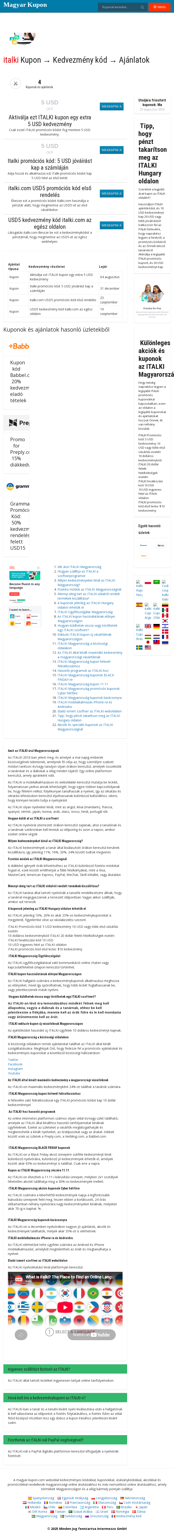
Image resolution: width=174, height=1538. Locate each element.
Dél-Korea (39, 1511)
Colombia (69, 1507)
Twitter (13, 1060)
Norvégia (122, 1511)
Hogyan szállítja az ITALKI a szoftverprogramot (78, 573)
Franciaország (79, 1502)
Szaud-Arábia (82, 1511)
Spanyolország (43, 1498)
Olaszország (106, 1502)
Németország (134, 1498)
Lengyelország (106, 1498)
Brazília (126, 1507)
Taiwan (59, 1511)
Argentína (91, 1507)
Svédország (73, 1516)
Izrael (103, 1511)
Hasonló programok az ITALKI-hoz (83, 670)
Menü (161, 7)
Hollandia (34, 1502)
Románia (55, 1502)
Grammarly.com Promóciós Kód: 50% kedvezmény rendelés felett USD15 (28, 526)
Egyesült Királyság (74, 1498)
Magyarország (46, 1516)
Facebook (15, 1064)
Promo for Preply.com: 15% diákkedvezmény (29, 452)
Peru (109, 1507)
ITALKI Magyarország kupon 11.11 (83, 684)
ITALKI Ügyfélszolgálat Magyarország (85, 612)
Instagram (15, 1069)
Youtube (14, 1073)
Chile (51, 1507)
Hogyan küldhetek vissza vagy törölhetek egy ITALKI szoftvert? (87, 627)
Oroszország (99, 1516)
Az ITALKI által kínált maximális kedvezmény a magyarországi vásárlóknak (90, 654)
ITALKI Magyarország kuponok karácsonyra (90, 697)
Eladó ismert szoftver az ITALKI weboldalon (90, 711)
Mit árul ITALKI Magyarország (79, 567)
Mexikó (35, 1507)
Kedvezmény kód (128, 1516)
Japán (142, 1507)
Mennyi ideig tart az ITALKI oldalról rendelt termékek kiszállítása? (89, 596)
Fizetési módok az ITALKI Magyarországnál (89, 589)
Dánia (140, 1511)
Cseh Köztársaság (136, 1502)
